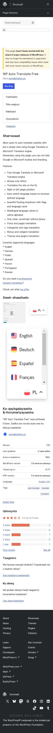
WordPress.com (12, 666)
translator (45, 494)
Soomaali (14, 694)
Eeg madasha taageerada (16, 575)
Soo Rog (9, 86)
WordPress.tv (11, 657)
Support (7, 647)
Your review (9, 550)
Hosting (7, 628)
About (6, 618)
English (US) (44, 481)
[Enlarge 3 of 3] (46, 329)
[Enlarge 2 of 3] (46, 306)
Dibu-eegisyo (13, 104)
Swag (32, 657)
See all (46, 550)
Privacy (7, 633)
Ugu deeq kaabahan (13, 600)
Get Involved (35, 642)
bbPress (8, 676)
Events (31, 647)
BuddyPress (10, 681)
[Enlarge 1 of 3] (21, 306)
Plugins (31, 628)
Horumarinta (12, 118)
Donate (33, 652)
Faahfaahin (11, 96)
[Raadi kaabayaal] (33, 23)
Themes (32, 623)
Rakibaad (11, 111)
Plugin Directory (10, 13)
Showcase (33, 618)
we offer (24, 289)
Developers (9, 652)
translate (45, 488)
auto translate (33, 488)
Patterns (32, 633)
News (6, 623)
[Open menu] (48, 4)
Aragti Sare (8, 502)
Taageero (11, 126)
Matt (7, 671)
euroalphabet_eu (17, 78)
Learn (6, 642)
